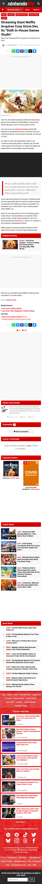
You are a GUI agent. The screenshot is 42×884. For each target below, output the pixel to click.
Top (3, 695)
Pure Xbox (23, 858)
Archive (19, 702)
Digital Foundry (6, 861)
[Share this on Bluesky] (18, 51)
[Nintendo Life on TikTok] (25, 835)
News (4, 14)
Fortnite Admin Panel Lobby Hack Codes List (21, 629)
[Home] (3, 9)
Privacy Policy (19, 698)
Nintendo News (20, 861)
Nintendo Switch (21, 14)
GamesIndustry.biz (18, 865)
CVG (29, 865)
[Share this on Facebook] (22, 51)
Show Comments (21, 432)
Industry (11, 14)
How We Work (25, 695)
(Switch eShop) (12, 308)
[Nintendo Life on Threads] (25, 841)
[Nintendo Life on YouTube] (16, 835)
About (10, 695)
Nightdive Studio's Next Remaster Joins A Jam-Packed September (21, 648)
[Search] (38, 3)
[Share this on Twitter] (26, 51)
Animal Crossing (21, 129)
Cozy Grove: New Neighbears (31, 488)
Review (14, 317)
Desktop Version (21, 706)
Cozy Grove (35, 120)
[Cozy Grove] (21, 101)
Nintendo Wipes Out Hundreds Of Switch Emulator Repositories (21, 679)
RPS (34, 865)
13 (25, 330)
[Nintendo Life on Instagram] (16, 841)
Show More (20, 822)
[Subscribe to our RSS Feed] (8, 835)
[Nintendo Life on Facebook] (34, 841)
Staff (16, 695)
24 (14, 563)
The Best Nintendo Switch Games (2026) (16, 319)
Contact (9, 698)
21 (14, 589)
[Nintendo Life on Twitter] (34, 835)
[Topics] (3, 3)
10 (14, 551)
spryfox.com (11, 300)
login (29, 445)
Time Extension (34, 858)
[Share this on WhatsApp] (13, 51)
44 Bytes (14, 850)
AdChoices (23, 850)
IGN (29, 861)
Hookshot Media (13, 848)
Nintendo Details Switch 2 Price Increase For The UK (20, 685)
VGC (7, 865)
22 (14, 576)
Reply (32, 417)
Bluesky (23, 417)
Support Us (37, 695)
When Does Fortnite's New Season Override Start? (21, 642)
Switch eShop (34, 14)
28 (14, 538)
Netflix (4, 18)
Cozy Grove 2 (19, 221)
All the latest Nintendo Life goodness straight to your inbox (21, 874)
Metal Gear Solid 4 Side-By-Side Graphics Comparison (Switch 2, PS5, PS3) (21, 668)
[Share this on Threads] (30, 51)
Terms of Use (31, 698)
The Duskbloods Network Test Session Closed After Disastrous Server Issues (23, 661)
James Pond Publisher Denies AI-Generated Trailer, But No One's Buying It (21, 655)
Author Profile (13, 417)
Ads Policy (10, 702)
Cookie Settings (30, 702)
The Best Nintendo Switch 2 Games (22, 673)
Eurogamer (37, 861)
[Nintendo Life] (21, 3)
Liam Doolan (12, 45)
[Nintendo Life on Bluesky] (8, 841)
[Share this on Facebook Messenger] (34, 51)
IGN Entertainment (32, 848)
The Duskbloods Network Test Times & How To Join (22, 635)
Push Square (12, 858)
